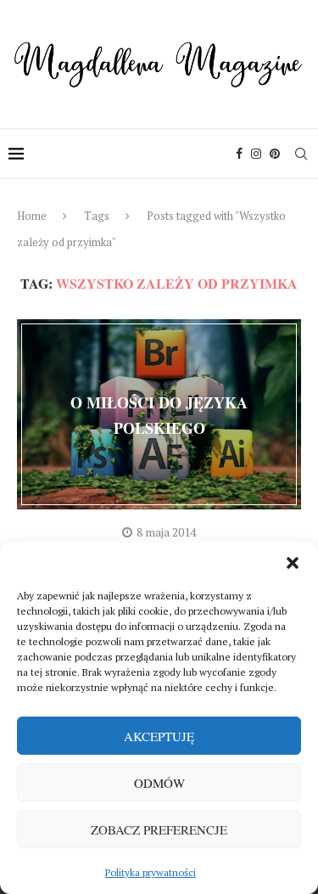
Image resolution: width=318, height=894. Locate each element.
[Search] (301, 153)
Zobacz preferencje (159, 829)
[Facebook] (239, 153)
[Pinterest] (275, 153)
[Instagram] (256, 153)
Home (32, 215)
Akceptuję (159, 736)
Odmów (159, 782)
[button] (292, 562)
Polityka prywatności (150, 872)
